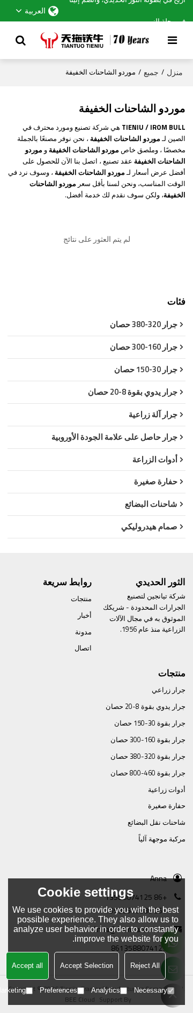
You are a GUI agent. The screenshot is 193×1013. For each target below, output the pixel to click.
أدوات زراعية (166, 790)
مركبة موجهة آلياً (161, 839)
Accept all (27, 966)
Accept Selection (86, 966)
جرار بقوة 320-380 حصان (147, 756)
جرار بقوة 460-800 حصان (147, 773)
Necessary (150, 990)
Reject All (145, 966)
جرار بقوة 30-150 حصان (149, 723)
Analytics (105, 990)
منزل (175, 72)
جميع (151, 72)
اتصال (83, 648)
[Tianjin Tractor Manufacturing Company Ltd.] (96, 40)
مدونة (83, 632)
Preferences (58, 990)
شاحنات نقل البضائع (156, 822)
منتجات (81, 599)
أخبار (85, 615)
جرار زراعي (168, 690)
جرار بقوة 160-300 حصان (147, 740)
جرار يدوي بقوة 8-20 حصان (145, 706)
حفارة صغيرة (166, 806)
